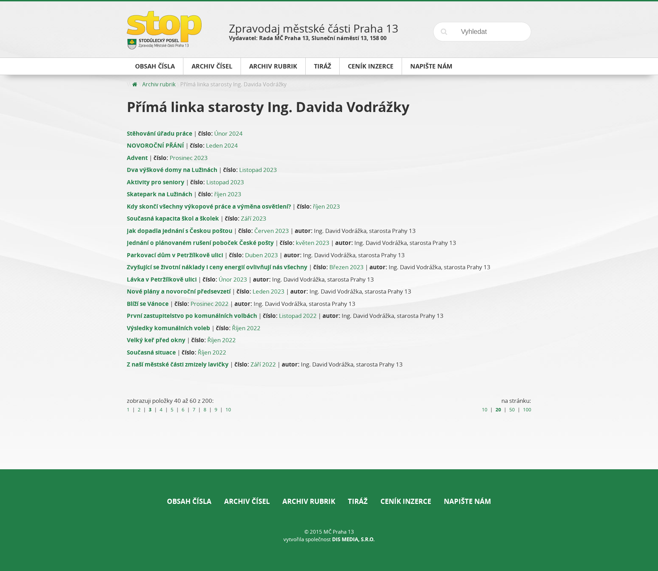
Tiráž (358, 501)
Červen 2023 (271, 231)
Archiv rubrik (158, 84)
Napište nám (467, 501)
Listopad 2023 (258, 170)
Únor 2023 (233, 279)
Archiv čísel (247, 501)
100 (527, 410)
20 (498, 409)
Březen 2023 (346, 267)
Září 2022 (263, 364)
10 (228, 410)
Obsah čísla (189, 501)
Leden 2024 (222, 145)
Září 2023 (253, 218)
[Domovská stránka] (134, 84)
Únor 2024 (228, 133)
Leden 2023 (268, 291)
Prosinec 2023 (189, 158)
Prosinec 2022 (210, 304)
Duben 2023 (261, 255)
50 (512, 410)
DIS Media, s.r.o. (353, 539)
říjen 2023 (227, 194)
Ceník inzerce (405, 501)
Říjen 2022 (246, 328)
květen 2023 (312, 243)
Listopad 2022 (298, 316)
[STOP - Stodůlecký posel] (164, 46)
